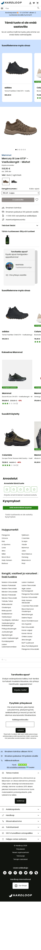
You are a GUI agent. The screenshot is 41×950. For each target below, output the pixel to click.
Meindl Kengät (27, 614)
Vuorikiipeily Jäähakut (10, 620)
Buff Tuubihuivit (28, 643)
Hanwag (25, 557)
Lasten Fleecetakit (29, 585)
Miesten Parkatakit (9, 595)
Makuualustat (7, 604)
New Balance (27, 554)
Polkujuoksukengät (9, 629)
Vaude (24, 544)
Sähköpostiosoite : (20, 720)
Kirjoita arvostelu (8, 165)
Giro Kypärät (26, 624)
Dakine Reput (27, 618)
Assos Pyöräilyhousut (30, 621)
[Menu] (2, 8)
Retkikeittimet (7, 614)
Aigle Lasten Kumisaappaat (27, 590)
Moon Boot (6, 557)
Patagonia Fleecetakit (30, 594)
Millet (4, 554)
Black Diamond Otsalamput (27, 610)
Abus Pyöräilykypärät (30, 646)
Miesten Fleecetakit (9, 598)
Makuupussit (7, 610)
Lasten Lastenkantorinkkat (9, 646)
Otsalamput (6, 607)
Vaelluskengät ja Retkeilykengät (8, 624)
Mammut (6, 155)
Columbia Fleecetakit (30, 606)
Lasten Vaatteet (28, 582)
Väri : (11, 175)
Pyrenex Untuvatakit (29, 597)
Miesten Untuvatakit (9, 592)
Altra (3, 551)
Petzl (23, 563)
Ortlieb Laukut (27, 636)
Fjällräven (25, 535)
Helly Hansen (7, 560)
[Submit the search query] (38, 8)
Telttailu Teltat (7, 601)
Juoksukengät (7, 632)
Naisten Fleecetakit (9, 588)
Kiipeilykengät (7, 635)
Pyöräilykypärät (8, 641)
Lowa (4, 548)
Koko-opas (34, 189)
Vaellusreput (7, 617)
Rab (3, 541)
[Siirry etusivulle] (3, 660)
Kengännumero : (9, 189)
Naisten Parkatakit (9, 585)
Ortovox (5, 538)
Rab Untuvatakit (28, 627)
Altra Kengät (26, 640)
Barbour (5, 563)
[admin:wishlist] (36, 200)
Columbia (25, 538)
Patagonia (6, 535)
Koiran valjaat (27, 630)
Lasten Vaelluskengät (10, 638)
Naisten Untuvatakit (9, 582)
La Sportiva (6, 544)
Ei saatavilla (18, 200)
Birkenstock (26, 560)
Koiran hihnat (27, 633)
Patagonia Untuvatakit (30, 649)
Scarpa (24, 541)
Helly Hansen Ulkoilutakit (27, 602)
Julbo (24, 551)
